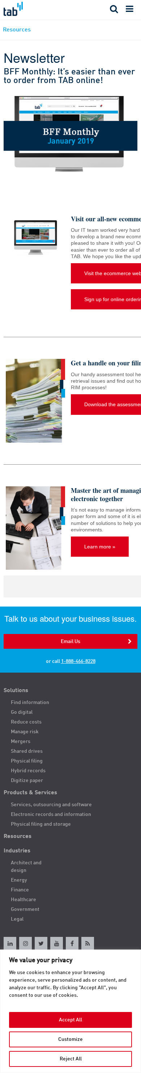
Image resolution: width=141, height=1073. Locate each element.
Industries (17, 851)
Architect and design (26, 866)
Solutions (16, 691)
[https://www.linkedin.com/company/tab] (10, 943)
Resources (17, 836)
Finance (20, 889)
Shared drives (27, 751)
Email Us (70, 641)
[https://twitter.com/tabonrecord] (41, 943)
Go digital (22, 712)
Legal (17, 919)
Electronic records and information (51, 814)
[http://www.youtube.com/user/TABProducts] (56, 943)
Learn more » (99, 546)
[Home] (35, 9)
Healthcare (23, 899)
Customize (70, 1039)
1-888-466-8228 (78, 661)
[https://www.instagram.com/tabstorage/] (25, 943)
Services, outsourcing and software (51, 804)
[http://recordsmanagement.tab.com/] (87, 943)
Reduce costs (26, 722)
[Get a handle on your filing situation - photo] (35, 400)
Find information (30, 702)
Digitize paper (27, 780)
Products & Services (30, 793)
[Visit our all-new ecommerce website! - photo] (35, 237)
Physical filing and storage (41, 824)
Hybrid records (28, 770)
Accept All (70, 1019)
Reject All (71, 1058)
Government (25, 909)
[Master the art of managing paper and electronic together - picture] (35, 528)
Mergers (20, 741)
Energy (19, 880)
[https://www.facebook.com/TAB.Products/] (72, 943)
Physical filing (27, 761)
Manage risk (25, 731)
